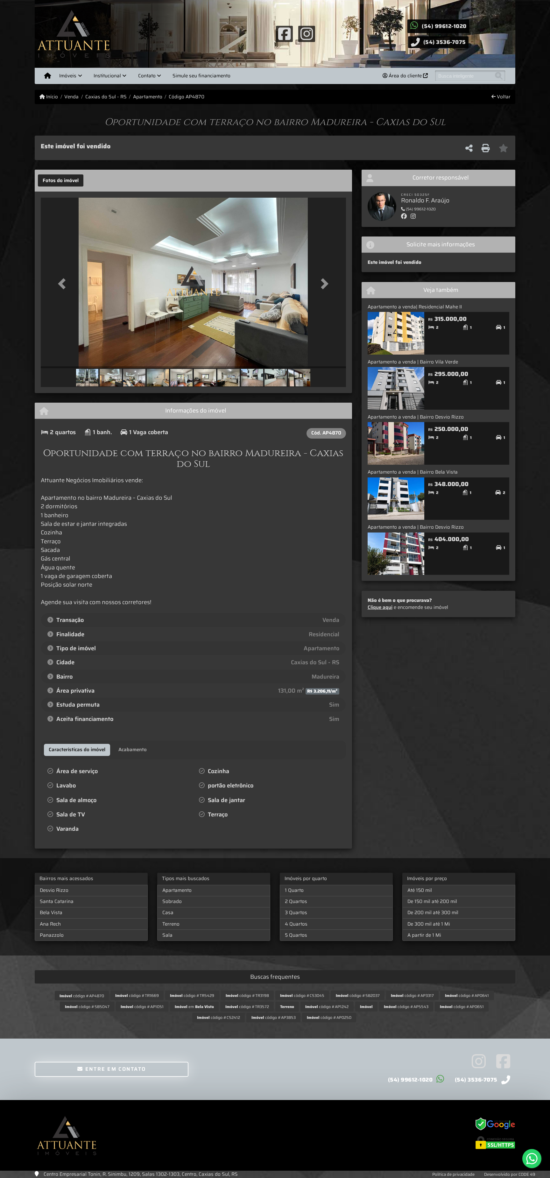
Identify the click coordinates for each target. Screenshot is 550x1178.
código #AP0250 (329, 1017)
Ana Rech (50, 924)
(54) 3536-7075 (444, 42)
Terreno (171, 924)
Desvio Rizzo (54, 890)
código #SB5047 (87, 1007)
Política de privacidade (453, 1174)
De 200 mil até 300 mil (432, 912)
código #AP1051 (142, 1007)
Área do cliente (405, 76)
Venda (71, 97)
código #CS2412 (218, 1017)
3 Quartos (296, 912)
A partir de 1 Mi (424, 935)
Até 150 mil (419, 890)
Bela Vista (51, 912)
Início (51, 97)
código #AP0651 (462, 1007)
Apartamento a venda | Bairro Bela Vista (413, 472)
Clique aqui (380, 607)
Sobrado (172, 901)
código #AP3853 (273, 1017)
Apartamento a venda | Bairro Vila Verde (413, 362)
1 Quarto (294, 890)
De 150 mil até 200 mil (432, 901)
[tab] (60, 180)
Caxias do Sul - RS (105, 97)
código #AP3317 (412, 995)
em (194, 1007)
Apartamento (147, 97)
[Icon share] (284, 33)
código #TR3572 (247, 1007)
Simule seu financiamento (201, 76)
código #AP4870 (82, 996)
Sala (167, 935)
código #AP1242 (327, 1007)
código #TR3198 (247, 995)
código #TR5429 (192, 995)
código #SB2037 (358, 995)
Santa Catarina (57, 901)
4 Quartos (296, 924)
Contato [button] (147, 76)
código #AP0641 (467, 995)
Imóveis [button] (67, 76)
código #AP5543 (406, 1007)
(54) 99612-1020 (444, 26)
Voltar (503, 97)
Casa (167, 912)
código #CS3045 (302, 995)
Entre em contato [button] (114, 1069)
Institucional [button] (107, 76)
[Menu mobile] (47, 75)
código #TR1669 (137, 995)
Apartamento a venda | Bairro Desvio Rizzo (416, 417)
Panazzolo (52, 935)
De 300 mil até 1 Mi (428, 924)
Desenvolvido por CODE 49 (509, 1174)
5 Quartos (296, 935)
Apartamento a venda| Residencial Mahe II (415, 307)
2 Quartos (296, 901)
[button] (64, 283)
